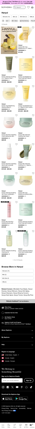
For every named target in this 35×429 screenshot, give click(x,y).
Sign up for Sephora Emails (11, 376)
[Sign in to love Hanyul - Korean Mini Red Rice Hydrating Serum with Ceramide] (16, 202)
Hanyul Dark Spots (7, 295)
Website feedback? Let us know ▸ (17, 301)
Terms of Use (13, 408)
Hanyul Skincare (12, 291)
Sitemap (29, 408)
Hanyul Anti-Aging (23, 291)
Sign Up (28, 380)
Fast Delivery (25, 21)
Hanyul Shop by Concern (21, 293)
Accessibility (22, 408)
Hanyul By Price (28, 295)
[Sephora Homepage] (6, 7)
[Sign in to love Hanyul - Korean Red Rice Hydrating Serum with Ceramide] (16, 144)
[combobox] (19, 7)
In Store (15, 21)
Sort (7, 21)
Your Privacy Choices (7, 410)
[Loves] (28, 7)
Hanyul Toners (18, 295)
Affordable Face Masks (20, 289)
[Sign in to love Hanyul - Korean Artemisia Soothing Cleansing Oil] (16, 231)
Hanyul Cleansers (7, 293)
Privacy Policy (5, 408)
